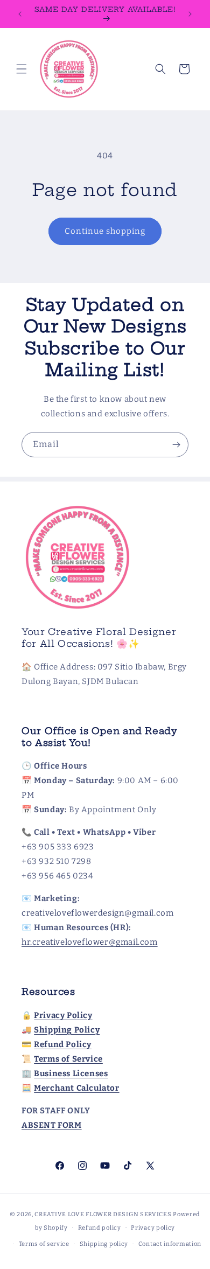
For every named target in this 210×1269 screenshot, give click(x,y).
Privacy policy (153, 1227)
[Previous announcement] (20, 14)
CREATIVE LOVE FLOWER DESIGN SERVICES (102, 1214)
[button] (21, 69)
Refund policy (99, 1227)
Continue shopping (105, 231)
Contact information (169, 1243)
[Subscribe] (176, 444)
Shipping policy (104, 1243)
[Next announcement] (190, 14)
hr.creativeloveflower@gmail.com (90, 942)
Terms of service (44, 1243)
